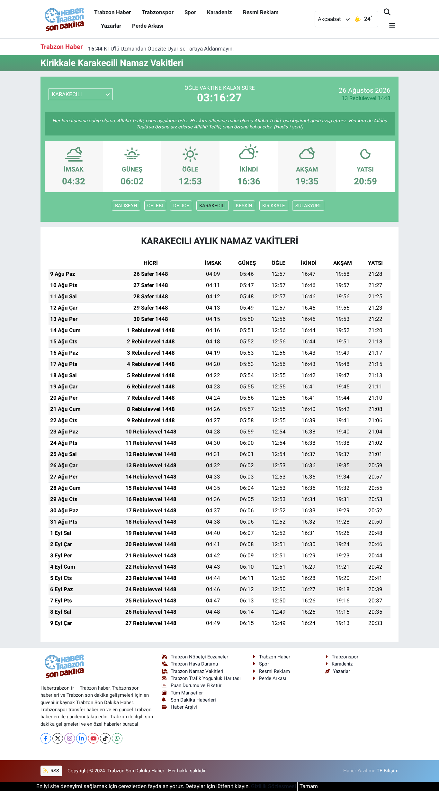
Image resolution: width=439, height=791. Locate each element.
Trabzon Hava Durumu (194, 664)
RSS (54, 771)
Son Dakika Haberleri (193, 700)
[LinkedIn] (81, 738)
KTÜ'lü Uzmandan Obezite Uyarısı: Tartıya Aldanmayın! (161, 46)
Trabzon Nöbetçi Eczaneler (199, 657)
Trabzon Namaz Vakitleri (197, 671)
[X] (57, 738)
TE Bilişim (388, 771)
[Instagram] (69, 738)
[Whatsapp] (117, 738)
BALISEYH (126, 206)
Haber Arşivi (184, 707)
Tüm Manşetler (187, 693)
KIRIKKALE (273, 206)
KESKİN (244, 206)
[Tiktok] (105, 738)
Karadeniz (219, 12)
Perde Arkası (148, 26)
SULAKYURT (308, 206)
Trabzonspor (158, 12)
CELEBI (155, 206)
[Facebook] (45, 738)
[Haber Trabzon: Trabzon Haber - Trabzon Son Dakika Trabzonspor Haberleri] (64, 18)
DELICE (181, 206)
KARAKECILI (212, 206)
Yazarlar (111, 26)
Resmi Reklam (261, 12)
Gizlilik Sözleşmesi (273, 786)
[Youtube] (93, 738)
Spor (190, 12)
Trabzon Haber (112, 12)
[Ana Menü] (389, 26)
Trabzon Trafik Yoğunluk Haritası (206, 678)
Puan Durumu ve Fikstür (196, 685)
